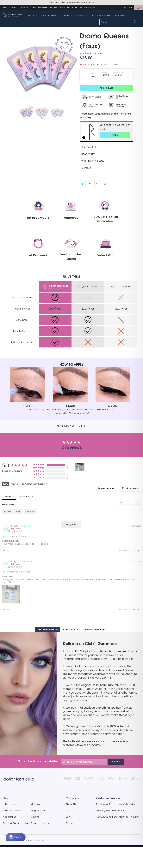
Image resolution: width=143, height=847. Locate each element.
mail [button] (18, 511)
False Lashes (48, 15)
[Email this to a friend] (105, 184)
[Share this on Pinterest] (97, 184)
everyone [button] (30, 511)
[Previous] (10, 66)
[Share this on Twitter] (83, 184)
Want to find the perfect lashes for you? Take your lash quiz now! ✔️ (59, 7)
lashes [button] (7, 511)
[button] (134, 551)
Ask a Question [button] (107, 488)
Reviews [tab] (7, 496)
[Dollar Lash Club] (13, 15)
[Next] (74, 66)
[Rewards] (16, 837)
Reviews (120, 15)
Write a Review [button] (131, 488)
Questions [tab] (25, 496)
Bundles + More (101, 15)
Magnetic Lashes (74, 15)
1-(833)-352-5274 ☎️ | (13, 7)
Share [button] (7, 551)
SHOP (31, 15)
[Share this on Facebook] (90, 184)
